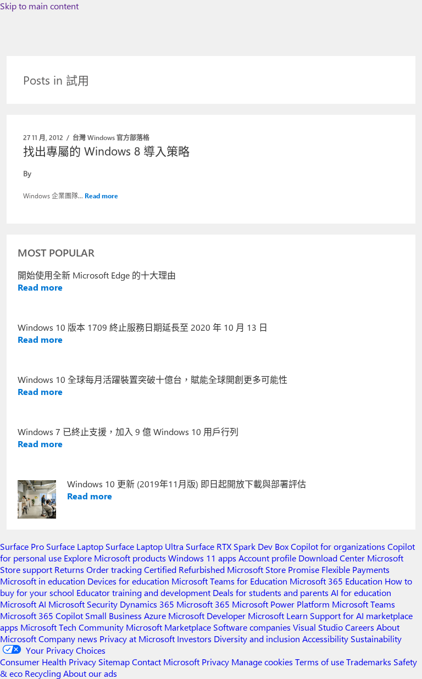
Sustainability (376, 638)
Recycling (43, 673)
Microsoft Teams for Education (229, 581)
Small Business (113, 615)
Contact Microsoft (165, 661)
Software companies (252, 627)
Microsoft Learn (278, 615)
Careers (359, 627)
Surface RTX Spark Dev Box (237, 546)
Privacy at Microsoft (137, 638)
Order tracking (114, 569)
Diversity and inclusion (257, 638)
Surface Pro (22, 546)
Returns (69, 569)
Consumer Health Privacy (48, 661)
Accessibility (325, 638)
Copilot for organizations (338, 546)
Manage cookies (262, 661)
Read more (101, 195)
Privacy (216, 661)
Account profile (267, 558)
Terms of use (319, 661)
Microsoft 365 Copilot (41, 615)
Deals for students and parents (271, 592)
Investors (194, 638)
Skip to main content (39, 6)
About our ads (90, 673)
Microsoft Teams (363, 604)
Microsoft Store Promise (273, 569)
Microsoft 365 (203, 604)
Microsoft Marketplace (168, 627)
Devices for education (128, 581)
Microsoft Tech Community (72, 627)
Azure (155, 615)
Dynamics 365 (147, 604)
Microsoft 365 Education (336, 581)
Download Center (331, 558)
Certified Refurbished (184, 569)
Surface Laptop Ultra (145, 546)
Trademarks (368, 661)
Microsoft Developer (207, 615)
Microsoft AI (23, 604)
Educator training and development (143, 592)
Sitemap (114, 661)
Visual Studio (318, 627)
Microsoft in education (42, 581)
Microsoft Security (83, 604)
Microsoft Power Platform (281, 604)
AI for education (361, 592)
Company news (67, 638)
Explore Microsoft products (115, 558)
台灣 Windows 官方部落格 (111, 137)
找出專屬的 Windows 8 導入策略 (106, 150)
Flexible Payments (355, 569)
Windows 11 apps (202, 558)
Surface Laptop (74, 546)
